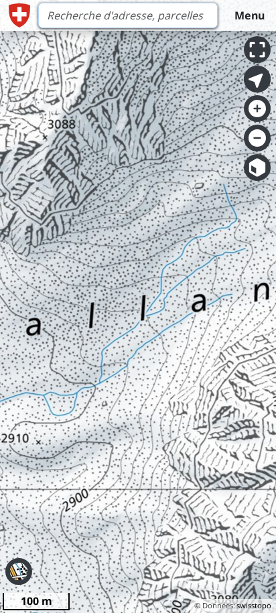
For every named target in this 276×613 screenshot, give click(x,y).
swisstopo (253, 605)
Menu (249, 15)
